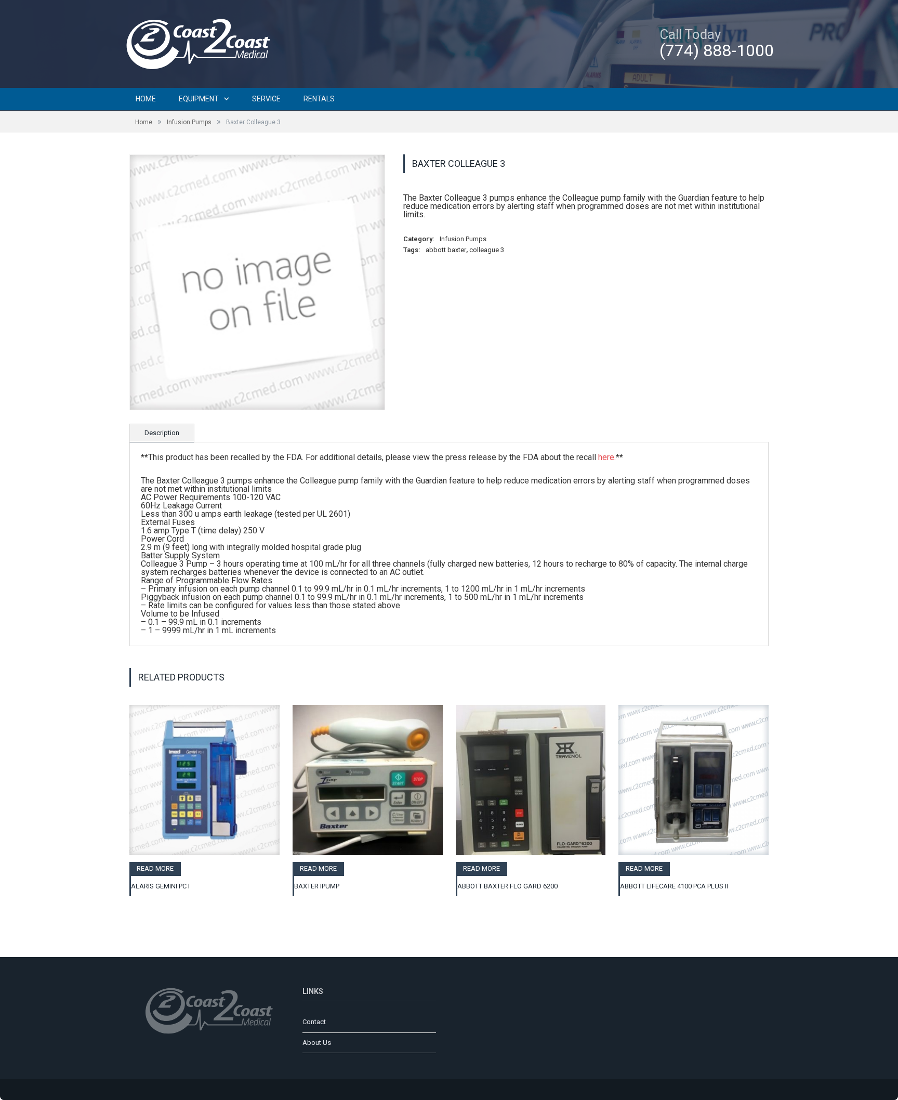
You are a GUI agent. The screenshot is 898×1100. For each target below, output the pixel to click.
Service (266, 99)
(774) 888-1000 (716, 50)
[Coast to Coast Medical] (202, 42)
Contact (314, 1022)
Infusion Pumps (189, 122)
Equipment (199, 99)
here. (607, 457)
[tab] (161, 433)
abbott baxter (446, 250)
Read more (155, 868)
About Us (316, 1042)
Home (146, 99)
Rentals (319, 99)
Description (161, 433)
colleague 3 (486, 250)
